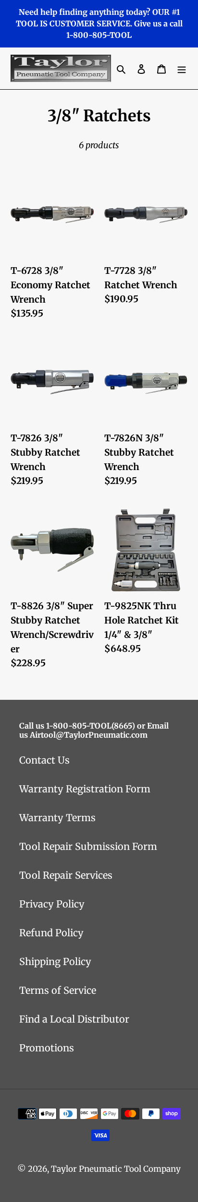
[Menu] (182, 69)
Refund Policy (51, 933)
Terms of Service (57, 990)
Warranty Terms (57, 818)
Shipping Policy (55, 961)
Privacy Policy (52, 904)
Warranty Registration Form (84, 789)
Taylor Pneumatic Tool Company (116, 1169)
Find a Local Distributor (74, 1019)
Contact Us (44, 760)
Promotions (46, 1048)
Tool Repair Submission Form (88, 846)
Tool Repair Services (65, 875)
